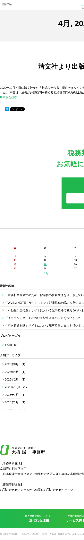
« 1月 (45, 273)
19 (45, 264)
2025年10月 (12, 387)
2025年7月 (12, 394)
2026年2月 (12, 379)
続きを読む (10, 97)
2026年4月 (12, 371)
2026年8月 (12, 364)
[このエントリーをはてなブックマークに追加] (7, 109)
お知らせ (11, 345)
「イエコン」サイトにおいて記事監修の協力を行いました (43, 318)
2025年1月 (12, 402)
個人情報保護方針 (8, 534)
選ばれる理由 (39, 518)
